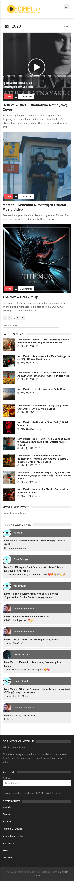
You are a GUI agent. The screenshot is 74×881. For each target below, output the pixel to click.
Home (65, 26)
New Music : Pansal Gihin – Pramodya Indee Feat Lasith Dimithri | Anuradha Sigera (43, 341)
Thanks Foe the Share (16, 696)
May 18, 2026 (27, 346)
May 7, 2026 (27, 448)
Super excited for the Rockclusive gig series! (28, 597)
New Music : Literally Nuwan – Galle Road (41, 389)
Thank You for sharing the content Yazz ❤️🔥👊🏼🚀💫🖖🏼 (34, 574)
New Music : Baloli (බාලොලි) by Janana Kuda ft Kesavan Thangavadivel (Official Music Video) (43, 441)
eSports (7, 807)
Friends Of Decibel (13, 828)
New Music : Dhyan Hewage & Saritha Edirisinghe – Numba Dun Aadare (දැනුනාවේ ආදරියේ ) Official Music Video (42, 458)
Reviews (7, 857)
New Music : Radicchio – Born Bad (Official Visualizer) (42, 424)
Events (6, 814)
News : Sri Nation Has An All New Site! (26, 616)
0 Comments (26, 97)
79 (23, 318)
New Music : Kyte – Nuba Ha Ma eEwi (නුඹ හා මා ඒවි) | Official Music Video (43, 358)
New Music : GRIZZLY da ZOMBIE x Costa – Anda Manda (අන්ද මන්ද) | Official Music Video (44, 374)
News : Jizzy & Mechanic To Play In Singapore (31, 639)
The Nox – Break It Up (20, 297)
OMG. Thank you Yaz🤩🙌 (19, 620)
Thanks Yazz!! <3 (13, 643)
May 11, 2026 (27, 412)
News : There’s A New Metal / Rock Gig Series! (31, 593)
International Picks (13, 836)
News (6, 850)
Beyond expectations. (16, 547)
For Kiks (7, 821)
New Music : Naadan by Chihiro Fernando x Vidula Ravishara (42, 491)
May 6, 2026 (27, 496)
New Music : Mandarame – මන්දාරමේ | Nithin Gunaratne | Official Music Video (42, 407)
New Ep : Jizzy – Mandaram (20, 715)
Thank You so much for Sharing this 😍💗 (27, 669)
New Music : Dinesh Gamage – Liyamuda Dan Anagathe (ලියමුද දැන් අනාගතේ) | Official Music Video (44, 475)
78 (18, 318)
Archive (7, 777)
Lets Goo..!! (10, 719)
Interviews (8, 843)
